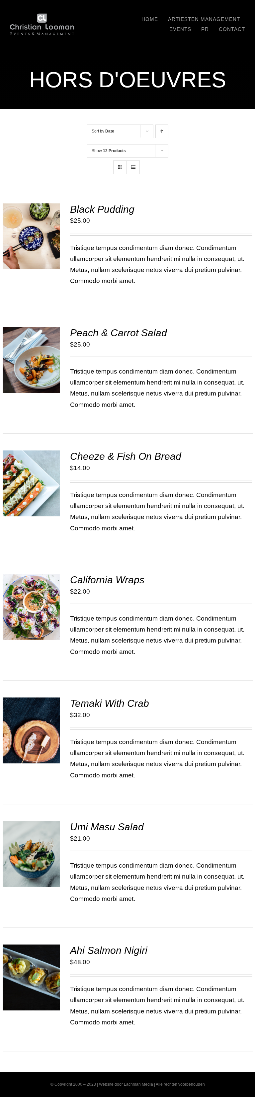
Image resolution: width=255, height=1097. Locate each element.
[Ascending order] (161, 131)
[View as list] (133, 167)
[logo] (42, 16)
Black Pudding (102, 209)
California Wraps (107, 579)
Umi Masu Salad (107, 826)
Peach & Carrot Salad (118, 332)
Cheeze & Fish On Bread (125, 456)
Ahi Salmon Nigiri (108, 950)
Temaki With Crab (109, 703)
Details (31, 245)
